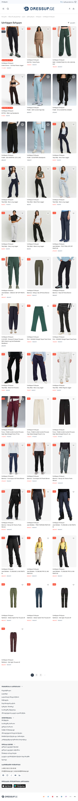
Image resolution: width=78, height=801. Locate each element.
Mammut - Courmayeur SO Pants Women (13, 478)
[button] (39, 686)
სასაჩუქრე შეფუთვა (9, 710)
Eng (61, 2)
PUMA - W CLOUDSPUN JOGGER (62, 110)
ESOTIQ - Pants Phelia (33, 62)
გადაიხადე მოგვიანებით (10, 697)
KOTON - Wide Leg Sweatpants (10, 113)
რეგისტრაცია (6, 690)
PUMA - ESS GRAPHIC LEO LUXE (11, 157)
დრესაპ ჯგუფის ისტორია (11, 750)
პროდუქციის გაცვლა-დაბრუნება (13, 713)
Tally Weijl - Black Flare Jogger (35, 202)
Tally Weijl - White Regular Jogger (62, 387)
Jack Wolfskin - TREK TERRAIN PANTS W (38, 525)
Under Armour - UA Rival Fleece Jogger (12, 65)
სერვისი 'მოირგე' (8, 706)
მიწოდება (5, 700)
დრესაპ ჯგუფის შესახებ (10, 747)
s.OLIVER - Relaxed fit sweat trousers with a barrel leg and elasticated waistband (12, 341)
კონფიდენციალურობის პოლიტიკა (14, 739)
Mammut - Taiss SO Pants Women (62, 293)
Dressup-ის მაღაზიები (9, 753)
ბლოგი (4, 760)
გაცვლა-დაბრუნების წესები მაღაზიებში (16, 756)
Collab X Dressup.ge (8, 730)
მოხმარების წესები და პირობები (13, 736)
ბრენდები (5, 2)
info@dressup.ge (7, 771)
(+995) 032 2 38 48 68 (9, 768)
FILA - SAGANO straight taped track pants (39, 339)
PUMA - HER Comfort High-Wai (35, 110)
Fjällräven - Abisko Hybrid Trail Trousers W (13, 618)
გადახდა (5, 694)
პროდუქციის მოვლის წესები (12, 733)
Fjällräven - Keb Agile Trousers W (62, 618)
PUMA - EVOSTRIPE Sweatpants (36, 157)
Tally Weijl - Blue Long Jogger (10, 202)
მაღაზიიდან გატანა (8, 703)
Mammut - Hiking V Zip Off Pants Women (38, 293)
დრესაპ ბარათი (7, 727)
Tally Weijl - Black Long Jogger (35, 246)
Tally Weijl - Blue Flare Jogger (61, 157)
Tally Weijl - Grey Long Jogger (10, 246)
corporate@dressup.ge (21, 771)
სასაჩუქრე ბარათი (8, 723)
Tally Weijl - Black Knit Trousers (10, 387)
